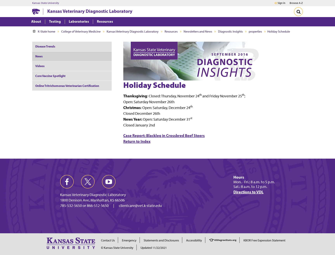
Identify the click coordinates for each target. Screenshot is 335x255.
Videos (40, 66)
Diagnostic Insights (230, 31)
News (39, 56)
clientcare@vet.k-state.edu (140, 205)
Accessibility (194, 240)
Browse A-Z (296, 3)
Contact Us (108, 240)
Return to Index (136, 141)
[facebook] (67, 181)
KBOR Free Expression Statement (264, 240)
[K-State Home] (36, 11)
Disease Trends (45, 46)
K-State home (46, 31)
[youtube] (109, 181)
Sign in (281, 3)
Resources (171, 31)
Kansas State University (45, 3)
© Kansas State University (117, 248)
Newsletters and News (198, 31)
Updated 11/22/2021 (154, 248)
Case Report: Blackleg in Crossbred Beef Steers (164, 135)
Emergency (129, 240)
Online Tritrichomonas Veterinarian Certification (67, 86)
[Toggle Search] (298, 11)
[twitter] (88, 181)
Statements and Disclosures (161, 240)
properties (255, 31)
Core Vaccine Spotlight (50, 76)
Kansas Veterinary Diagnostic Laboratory (89, 11)
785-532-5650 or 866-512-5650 (84, 205)
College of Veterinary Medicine (81, 31)
